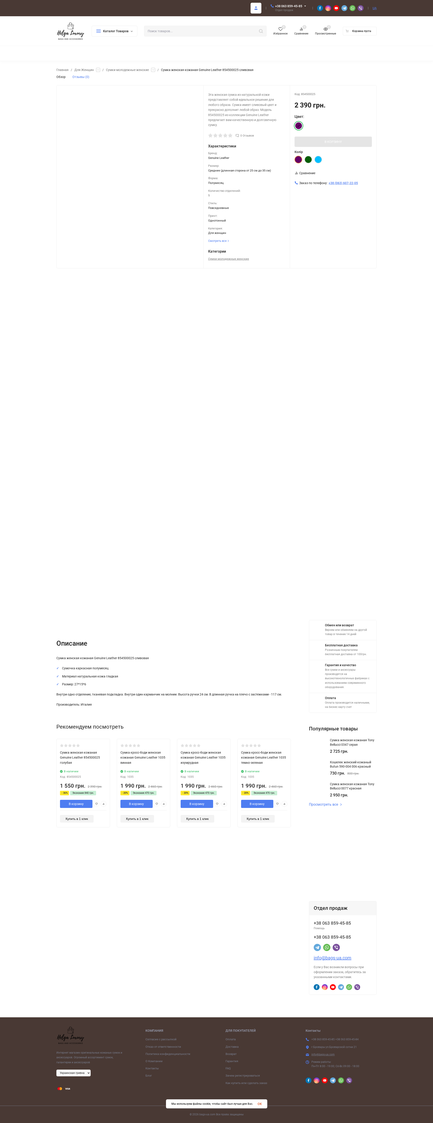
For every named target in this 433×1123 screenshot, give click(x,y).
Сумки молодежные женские (127, 69)
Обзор (61, 76)
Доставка (232, 1046)
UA (375, 8)
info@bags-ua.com (332, 958)
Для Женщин (84, 69)
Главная (62, 69)
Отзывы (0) (80, 76)
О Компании (154, 1061)
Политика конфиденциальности (167, 1054)
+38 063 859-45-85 (288, 6)
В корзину (76, 804)
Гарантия (232, 1061)
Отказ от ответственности (163, 1046)
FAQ (228, 1068)
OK (260, 1104)
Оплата (231, 1039)
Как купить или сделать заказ (246, 1083)
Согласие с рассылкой (161, 1039)
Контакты (152, 1068)
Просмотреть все (323, 804)
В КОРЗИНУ (333, 142)
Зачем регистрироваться (243, 1075)
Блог (148, 1075)
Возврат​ (231, 1054)
